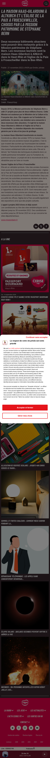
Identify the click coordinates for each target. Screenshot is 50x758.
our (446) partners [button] (14, 348)
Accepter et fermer (25, 407)
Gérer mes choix (25, 415)
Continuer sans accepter (37, 337)
